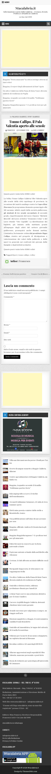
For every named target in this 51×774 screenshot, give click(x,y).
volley (32, 255)
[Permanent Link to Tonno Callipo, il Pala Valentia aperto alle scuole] (25, 145)
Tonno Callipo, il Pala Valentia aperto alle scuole (25, 123)
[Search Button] (25, 675)
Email (7, 333)
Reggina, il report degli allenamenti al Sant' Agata (23, 87)
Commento (9, 297)
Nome (7, 325)
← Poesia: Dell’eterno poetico (13, 274)
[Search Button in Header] (48, 24)
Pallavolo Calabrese (19, 117)
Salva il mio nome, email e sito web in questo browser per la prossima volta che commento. (23, 350)
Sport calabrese (33, 117)
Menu (7, 2)
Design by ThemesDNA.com (25, 771)
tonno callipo (23, 255)
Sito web (7, 340)
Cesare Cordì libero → (40, 274)
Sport (15, 255)
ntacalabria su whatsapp (12, 723)
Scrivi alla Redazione (11, 738)
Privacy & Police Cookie (12, 741)
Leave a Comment (38, 130)
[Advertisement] (25, 48)
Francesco (11, 130)
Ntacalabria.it (25, 8)
